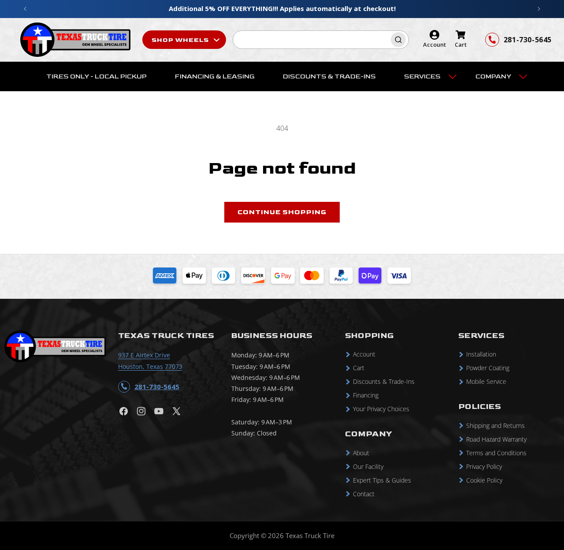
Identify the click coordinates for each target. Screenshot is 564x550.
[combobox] (321, 39)
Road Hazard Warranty (496, 439)
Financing (365, 395)
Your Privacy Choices (381, 409)
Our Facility (368, 466)
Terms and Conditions (496, 453)
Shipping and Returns (495, 425)
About (361, 453)
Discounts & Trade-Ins (384, 382)
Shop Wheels (181, 40)
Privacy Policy (484, 466)
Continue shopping (282, 212)
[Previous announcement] (25, 8)
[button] (426, 76)
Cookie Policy (484, 480)
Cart (358, 368)
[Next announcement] (539, 8)
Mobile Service (486, 382)
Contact (364, 494)
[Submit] (399, 39)
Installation (481, 354)
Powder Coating (487, 368)
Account (364, 354)
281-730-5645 (528, 40)
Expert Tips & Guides (382, 480)
